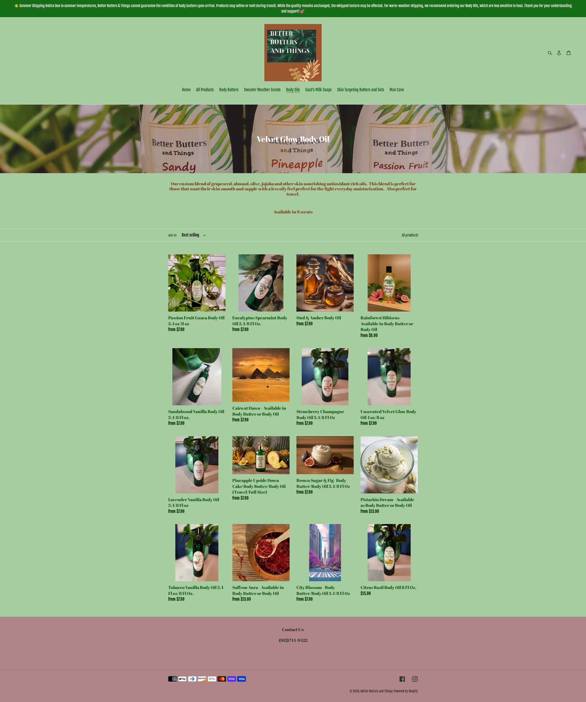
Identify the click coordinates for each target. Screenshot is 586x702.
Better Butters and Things (377, 691)
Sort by (172, 235)
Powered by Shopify (406, 691)
